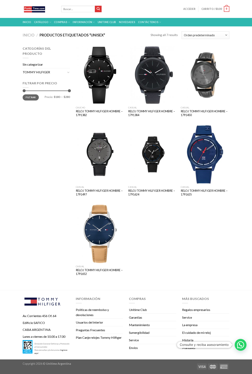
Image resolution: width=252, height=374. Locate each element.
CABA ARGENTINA (37, 329)
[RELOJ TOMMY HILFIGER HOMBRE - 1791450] (205, 75)
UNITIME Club (107, 22)
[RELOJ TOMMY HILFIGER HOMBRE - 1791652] (100, 234)
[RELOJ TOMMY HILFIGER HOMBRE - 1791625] (205, 154)
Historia (187, 340)
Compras (60, 22)
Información (82, 22)
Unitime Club (138, 310)
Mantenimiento (139, 325)
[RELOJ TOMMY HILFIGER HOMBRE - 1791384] (152, 75)
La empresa (189, 325)
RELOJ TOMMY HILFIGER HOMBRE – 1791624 (151, 192)
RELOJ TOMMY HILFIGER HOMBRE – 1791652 (99, 271)
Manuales (188, 348)
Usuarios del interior (89, 322)
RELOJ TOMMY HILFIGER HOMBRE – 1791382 (99, 113)
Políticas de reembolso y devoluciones (92, 312)
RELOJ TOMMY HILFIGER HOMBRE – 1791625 (204, 192)
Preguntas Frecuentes (90, 330)
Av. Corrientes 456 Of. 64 (39, 316)
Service (134, 340)
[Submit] (98, 9)
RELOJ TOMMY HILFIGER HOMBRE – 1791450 (204, 113)
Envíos (133, 348)
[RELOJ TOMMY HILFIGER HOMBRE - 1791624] (152, 154)
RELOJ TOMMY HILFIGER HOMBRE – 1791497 (99, 192)
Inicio (27, 22)
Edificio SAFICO (34, 323)
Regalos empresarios (196, 310)
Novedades (127, 22)
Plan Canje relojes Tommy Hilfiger (99, 337)
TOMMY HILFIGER (36, 72)
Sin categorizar (33, 64)
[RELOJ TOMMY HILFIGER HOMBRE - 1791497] (100, 154)
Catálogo (41, 22)
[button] (240, 345)
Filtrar (31, 97)
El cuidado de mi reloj (196, 332)
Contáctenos (148, 22)
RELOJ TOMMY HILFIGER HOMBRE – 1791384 (151, 113)
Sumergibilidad (139, 332)
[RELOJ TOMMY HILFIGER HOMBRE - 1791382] (100, 75)
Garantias (135, 317)
